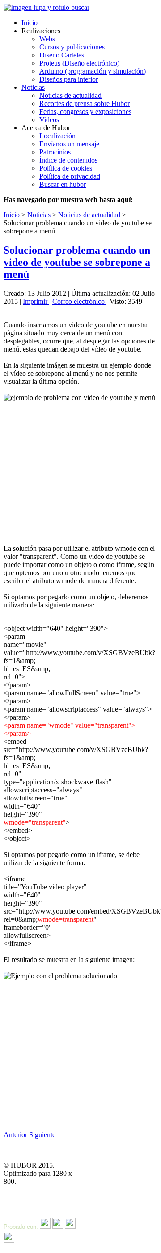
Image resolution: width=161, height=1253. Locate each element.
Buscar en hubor (62, 184)
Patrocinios (55, 152)
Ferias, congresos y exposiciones (85, 111)
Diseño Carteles (61, 55)
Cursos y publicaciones (72, 47)
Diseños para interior (68, 79)
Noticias (33, 87)
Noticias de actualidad (70, 95)
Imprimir (36, 301)
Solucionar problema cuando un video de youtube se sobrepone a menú (77, 262)
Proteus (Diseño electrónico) (79, 63)
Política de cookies (65, 168)
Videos (49, 119)
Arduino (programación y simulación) (92, 71)
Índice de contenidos (68, 160)
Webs (47, 39)
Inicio (29, 22)
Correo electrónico (79, 301)
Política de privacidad (69, 176)
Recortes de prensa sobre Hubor (84, 103)
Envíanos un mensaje (69, 144)
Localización (57, 136)
